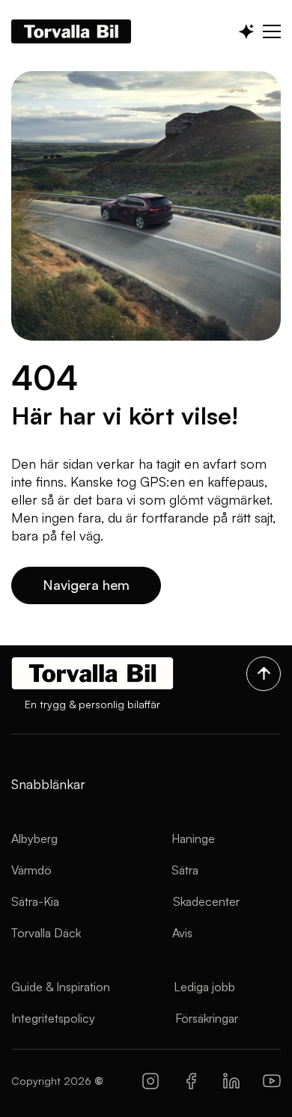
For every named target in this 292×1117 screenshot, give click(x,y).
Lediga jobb (204, 986)
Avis (182, 932)
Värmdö (31, 869)
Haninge (193, 838)
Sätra (184, 869)
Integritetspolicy (53, 1018)
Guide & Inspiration (60, 986)
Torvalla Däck (46, 932)
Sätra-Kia (35, 901)
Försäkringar (206, 1018)
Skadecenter (206, 901)
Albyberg (34, 838)
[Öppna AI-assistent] (246, 31)
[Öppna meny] (272, 31)
